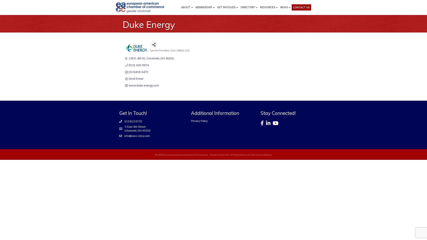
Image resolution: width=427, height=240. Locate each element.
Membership (203, 7)
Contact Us (301, 7)
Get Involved (226, 7)
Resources (267, 7)
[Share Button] (154, 44)
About (185, 7)
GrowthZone (265, 155)
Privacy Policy (199, 120)
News (284, 7)
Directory (248, 7)
